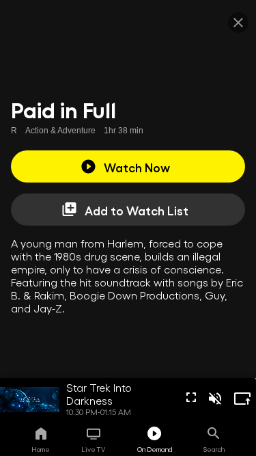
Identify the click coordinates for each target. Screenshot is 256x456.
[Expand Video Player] (242, 399)
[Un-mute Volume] (215, 399)
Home (40, 449)
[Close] (238, 22)
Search (214, 449)
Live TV (93, 449)
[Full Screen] (191, 397)
